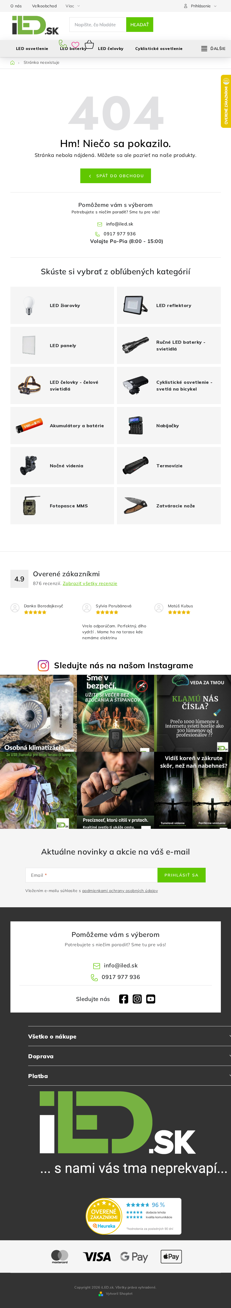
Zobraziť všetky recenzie (90, 583)
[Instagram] (137, 999)
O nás (16, 5)
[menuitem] (110, 48)
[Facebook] (123, 999)
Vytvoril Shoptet (119, 1293)
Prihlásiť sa (182, 875)
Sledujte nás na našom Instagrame (123, 665)
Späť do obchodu (120, 175)
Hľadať (139, 24)
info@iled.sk (120, 224)
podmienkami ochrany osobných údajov (120, 890)
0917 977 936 (64, 44)
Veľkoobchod (44, 5)
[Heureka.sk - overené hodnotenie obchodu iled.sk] (133, 1216)
